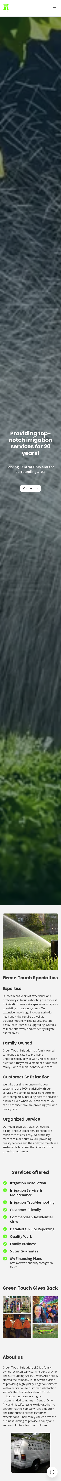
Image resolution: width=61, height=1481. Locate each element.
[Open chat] (52, 1472)
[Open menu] (54, 8)
